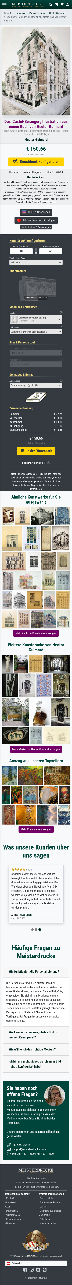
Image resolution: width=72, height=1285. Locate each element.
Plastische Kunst (37, 13)
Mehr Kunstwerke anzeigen (36, 829)
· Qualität (43, 1206)
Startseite (7, 13)
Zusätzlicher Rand (17, 258)
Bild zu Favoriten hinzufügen (38, 220)
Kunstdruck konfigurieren (38, 161)
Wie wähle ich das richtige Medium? (32, 1049)
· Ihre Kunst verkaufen (49, 1202)
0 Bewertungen (43, 227)
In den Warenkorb (38, 451)
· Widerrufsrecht (12, 1215)
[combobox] (36, 262)
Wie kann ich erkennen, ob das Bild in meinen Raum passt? (33, 1034)
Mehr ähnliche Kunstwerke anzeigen (36, 633)
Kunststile (21, 13)
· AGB (7, 1206)
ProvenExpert (25, 914)
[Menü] (4, 4)
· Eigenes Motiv (46, 1198)
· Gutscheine (45, 1219)
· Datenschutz (11, 1210)
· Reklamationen (13, 1219)
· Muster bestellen (47, 1223)
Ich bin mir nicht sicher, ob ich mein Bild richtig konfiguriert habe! (35, 1063)
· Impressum (11, 1202)
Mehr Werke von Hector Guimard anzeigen (36, 749)
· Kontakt (9, 1198)
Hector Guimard (56, 13)
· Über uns (10, 1223)
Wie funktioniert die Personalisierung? (34, 971)
